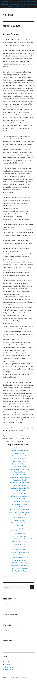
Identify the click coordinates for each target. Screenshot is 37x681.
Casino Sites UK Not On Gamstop (19, 512)
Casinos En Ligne (19, 507)
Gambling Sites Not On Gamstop (19, 469)
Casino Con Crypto (19, 472)
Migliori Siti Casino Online (19, 450)
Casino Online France (19, 555)
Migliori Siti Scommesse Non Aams (19, 531)
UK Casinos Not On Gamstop (19, 501)
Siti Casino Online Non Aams (19, 515)
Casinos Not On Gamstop (18, 4)
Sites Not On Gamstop (19, 499)
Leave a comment (17, 576)
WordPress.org (9, 670)
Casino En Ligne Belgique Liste (19, 552)
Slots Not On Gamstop (19, 485)
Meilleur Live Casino (19, 475)
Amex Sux (8, 14)
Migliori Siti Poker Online (19, 560)
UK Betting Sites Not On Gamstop (19, 477)
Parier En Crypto (19, 533)
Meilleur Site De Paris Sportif (19, 566)
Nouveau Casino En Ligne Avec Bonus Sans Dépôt (19, 539)
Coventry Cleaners (16, 428)
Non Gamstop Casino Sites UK (19, 488)
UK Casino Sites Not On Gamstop (19, 509)
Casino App (19, 528)
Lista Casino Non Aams (19, 568)
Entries (8, 664)
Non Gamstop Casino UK (19, 504)
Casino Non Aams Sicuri (19, 547)
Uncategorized (9, 646)
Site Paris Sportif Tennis (19, 571)
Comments (9, 667)
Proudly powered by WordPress (18, 677)
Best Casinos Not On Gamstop (19, 483)
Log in (7, 662)
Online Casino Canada (19, 480)
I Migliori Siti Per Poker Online (19, 563)
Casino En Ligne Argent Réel (19, 557)
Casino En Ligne (19, 459)
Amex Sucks (11, 34)
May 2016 (8, 630)
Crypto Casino (19, 525)
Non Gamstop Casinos (23, 7)
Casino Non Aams (19, 448)
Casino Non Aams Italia (19, 456)
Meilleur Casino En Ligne (19, 541)
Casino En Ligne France (19, 493)
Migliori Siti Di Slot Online (19, 523)
